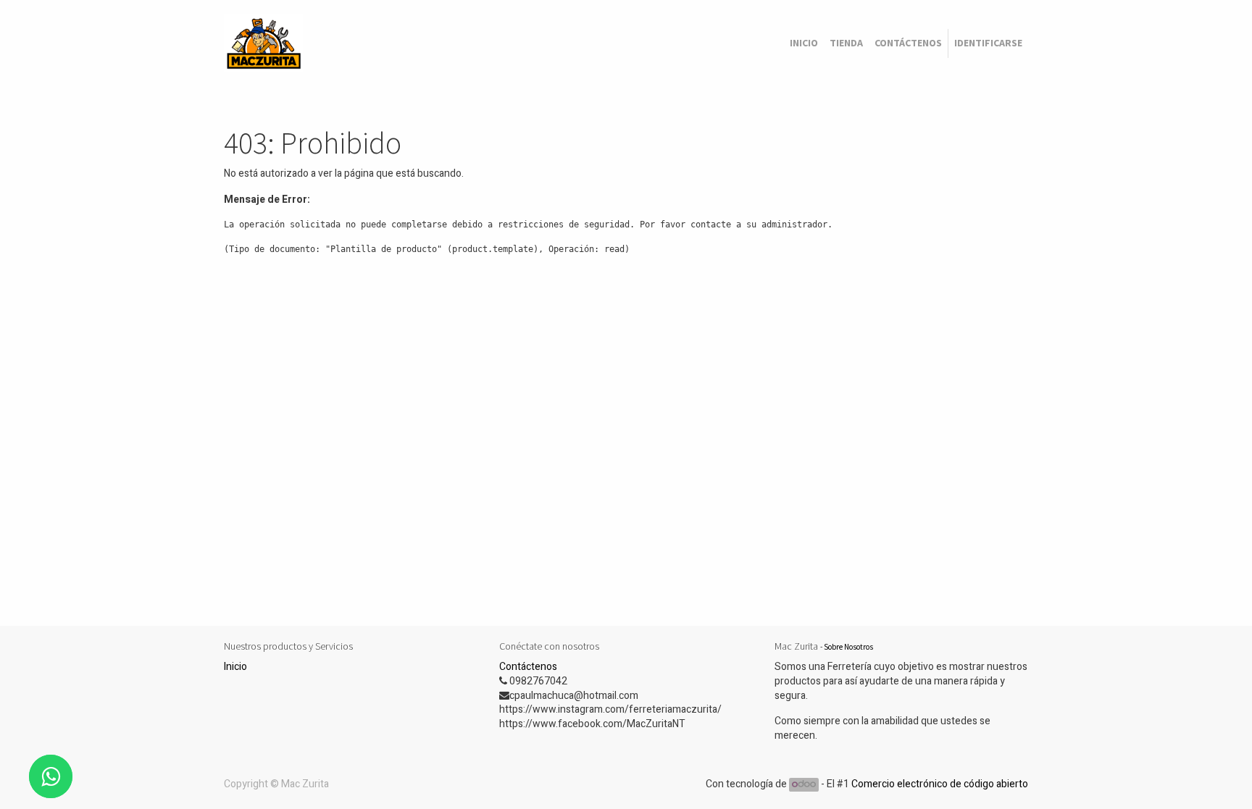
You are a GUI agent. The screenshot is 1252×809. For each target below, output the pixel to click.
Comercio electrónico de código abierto (939, 784)
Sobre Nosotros (848, 647)
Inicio (235, 666)
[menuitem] (804, 43)
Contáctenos (528, 666)
